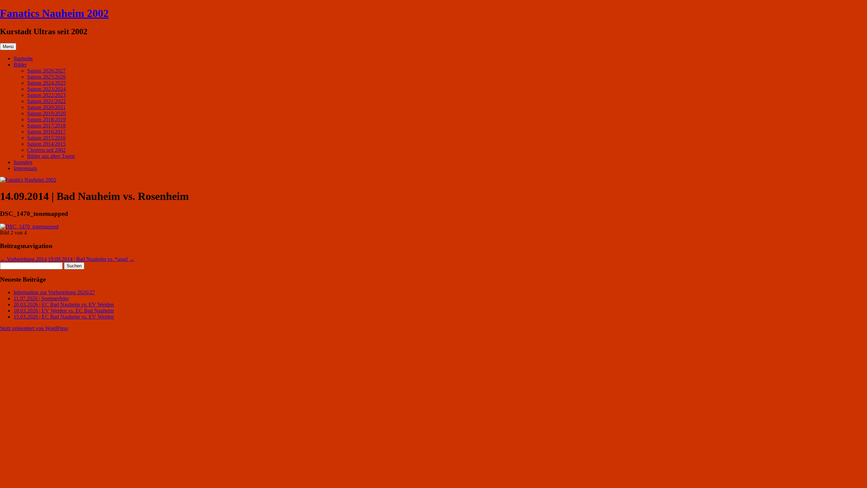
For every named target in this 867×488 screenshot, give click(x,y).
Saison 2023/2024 (46, 89)
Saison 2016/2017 (46, 132)
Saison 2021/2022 (46, 101)
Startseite (23, 58)
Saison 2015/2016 (46, 138)
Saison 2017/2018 (46, 125)
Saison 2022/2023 (46, 95)
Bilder (20, 64)
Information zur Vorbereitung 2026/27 (54, 292)
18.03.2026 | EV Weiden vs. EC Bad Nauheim (64, 310)
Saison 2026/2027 (46, 71)
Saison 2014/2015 (46, 144)
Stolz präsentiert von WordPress (34, 328)
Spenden (23, 162)
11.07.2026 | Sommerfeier (41, 298)
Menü (8, 46)
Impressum (25, 168)
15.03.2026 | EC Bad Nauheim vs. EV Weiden (64, 317)
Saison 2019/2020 (46, 113)
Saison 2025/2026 (46, 77)
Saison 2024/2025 (46, 83)
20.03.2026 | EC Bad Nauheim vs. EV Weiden (64, 304)
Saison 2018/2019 (46, 119)
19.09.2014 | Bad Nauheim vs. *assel (91, 259)
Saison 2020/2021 (46, 107)
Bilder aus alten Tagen (51, 156)
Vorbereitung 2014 (23, 259)
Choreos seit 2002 (46, 150)
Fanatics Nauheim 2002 (54, 13)
